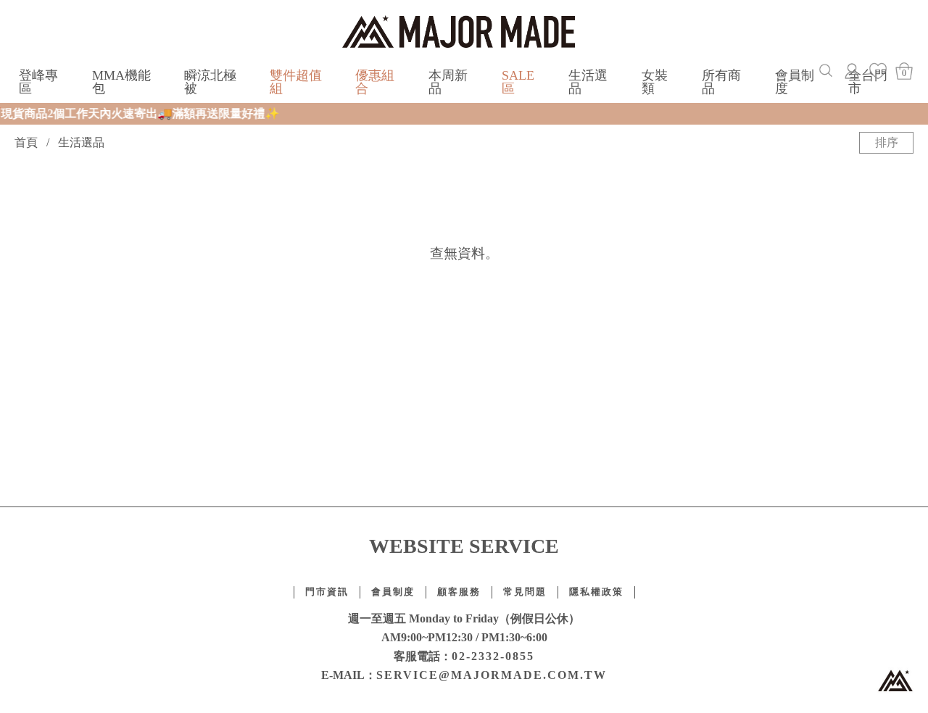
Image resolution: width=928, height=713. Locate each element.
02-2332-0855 (493, 656)
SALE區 (518, 82)
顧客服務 (459, 592)
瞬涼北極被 (210, 82)
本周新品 (448, 82)
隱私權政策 (596, 592)
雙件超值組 (296, 82)
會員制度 (794, 82)
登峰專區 (38, 82)
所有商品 (721, 82)
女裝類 (655, 82)
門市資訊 (327, 592)
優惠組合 (374, 82)
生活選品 (588, 82)
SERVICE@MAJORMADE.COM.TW (491, 675)
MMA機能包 (121, 82)
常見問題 (525, 592)
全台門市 (867, 82)
